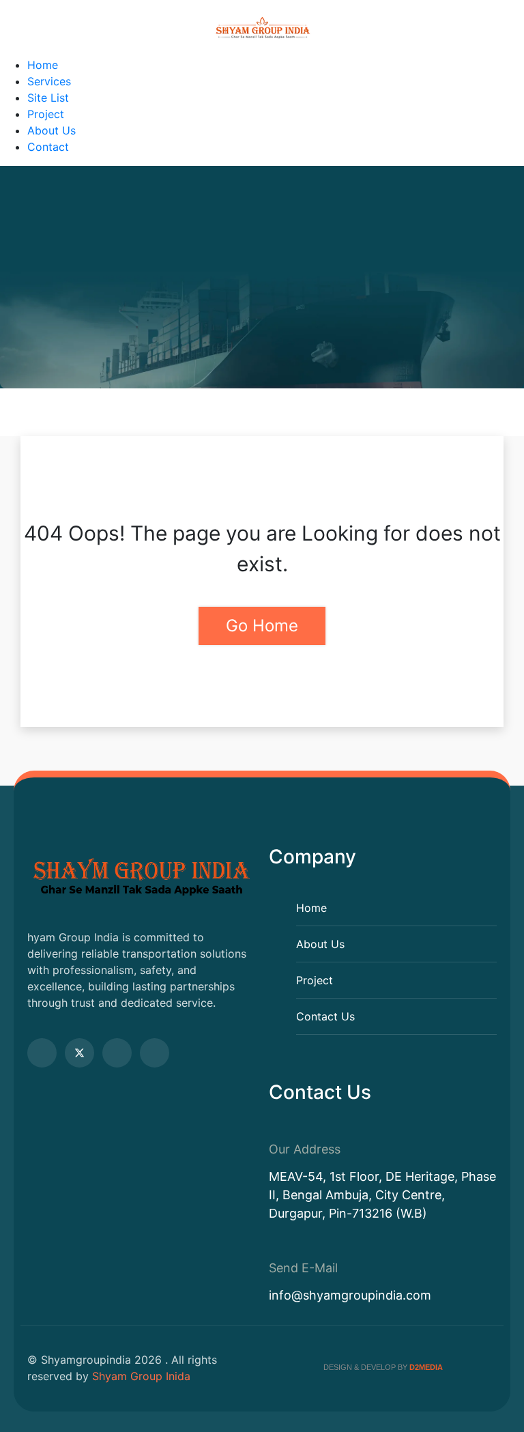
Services (49, 81)
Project (45, 114)
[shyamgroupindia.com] (262, 28)
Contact (48, 147)
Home (42, 65)
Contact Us (325, 1016)
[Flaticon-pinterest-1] (117, 1053)
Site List (48, 97)
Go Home (262, 625)
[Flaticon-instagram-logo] (154, 1053)
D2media (426, 1367)
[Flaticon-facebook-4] (42, 1053)
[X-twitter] (79, 1053)
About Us (51, 130)
